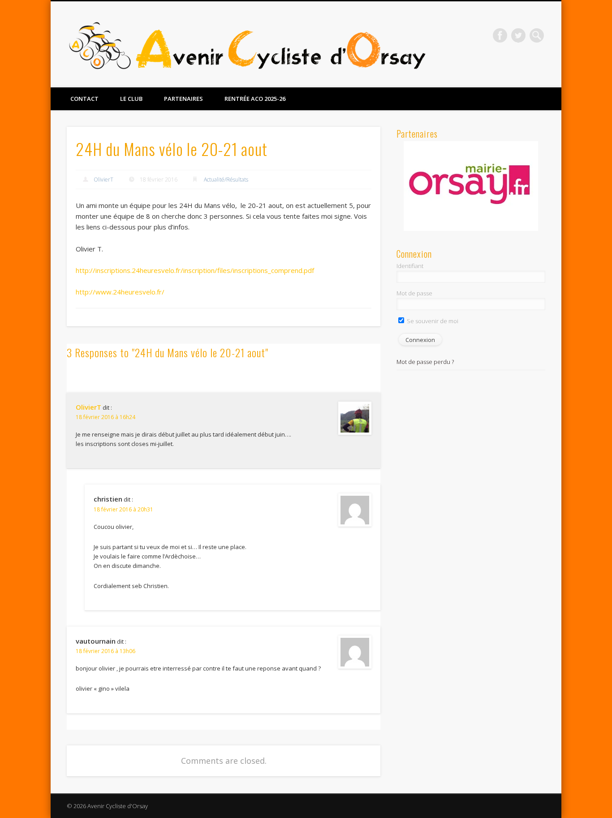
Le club (131, 99)
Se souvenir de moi (431, 321)
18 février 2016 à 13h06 (105, 651)
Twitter (518, 35)
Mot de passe (414, 293)
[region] (471, 186)
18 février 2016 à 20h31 (123, 509)
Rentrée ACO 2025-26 (254, 99)
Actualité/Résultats (226, 179)
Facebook (500, 35)
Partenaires (183, 99)
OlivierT (103, 179)
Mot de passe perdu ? (425, 362)
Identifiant (410, 266)
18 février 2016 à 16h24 (105, 417)
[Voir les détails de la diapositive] (471, 186)
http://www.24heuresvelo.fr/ (120, 291)
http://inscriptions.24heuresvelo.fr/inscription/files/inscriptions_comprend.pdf (195, 270)
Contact (84, 99)
